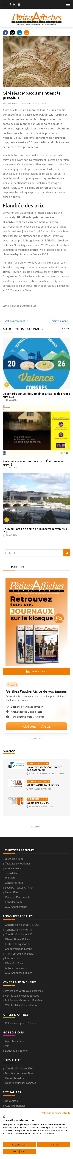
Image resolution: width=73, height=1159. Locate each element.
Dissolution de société (18, 1078)
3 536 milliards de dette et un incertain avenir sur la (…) (35, 530)
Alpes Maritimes (14, 1041)
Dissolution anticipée (17, 939)
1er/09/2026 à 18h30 (39, 781)
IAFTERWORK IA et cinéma (43, 784)
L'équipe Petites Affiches (19, 887)
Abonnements (13, 868)
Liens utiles (11, 892)
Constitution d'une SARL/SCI (22, 924)
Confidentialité (14, 901)
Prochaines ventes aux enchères (24, 990)
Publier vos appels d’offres (20, 1023)
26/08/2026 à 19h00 (39, 763)
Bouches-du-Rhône (16, 1050)
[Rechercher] (66, 552)
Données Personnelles (18, 897)
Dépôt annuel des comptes (20, 1082)
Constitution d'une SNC (18, 934)
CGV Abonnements (16, 906)
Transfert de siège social (19, 953)
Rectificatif (11, 958)
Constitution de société (19, 1068)
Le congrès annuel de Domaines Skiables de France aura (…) (36, 395)
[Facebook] (10, 5)
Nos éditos (11, 1100)
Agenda (9, 750)
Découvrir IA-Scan (38, 726)
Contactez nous (14, 882)
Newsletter (12, 873)
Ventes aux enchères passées (22, 995)
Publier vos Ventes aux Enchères (24, 1000)
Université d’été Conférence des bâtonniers (44, 768)
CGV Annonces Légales (18, 972)
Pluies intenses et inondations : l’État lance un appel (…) (33, 463)
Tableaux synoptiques (17, 863)
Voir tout (66, 328)
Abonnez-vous (38, 671)
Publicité (10, 877)
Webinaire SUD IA (38, 802)
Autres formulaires (16, 968)
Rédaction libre (14, 963)
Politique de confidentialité (55, 1112)
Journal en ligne (14, 858)
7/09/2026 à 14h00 (38, 799)
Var (7, 1045)
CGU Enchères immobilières (21, 1005)
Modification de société (19, 1073)
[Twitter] (5, 5)
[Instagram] (19, 5)
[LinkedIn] (14, 5)
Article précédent (15, 320)
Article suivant (60, 320)
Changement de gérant (18, 948)
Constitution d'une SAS (18, 929)
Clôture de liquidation (17, 944)
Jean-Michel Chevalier (18, 103)
